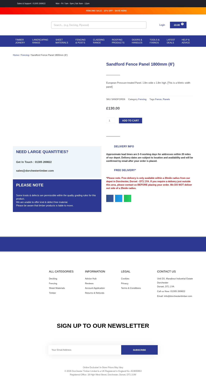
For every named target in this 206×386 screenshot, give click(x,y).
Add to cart (130, 120)
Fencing (25, 55)
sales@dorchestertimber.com (35, 170)
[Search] (142, 25)
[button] (109, 198)
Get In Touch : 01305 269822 (34, 162)
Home (16, 55)
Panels (166, 99)
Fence (158, 99)
